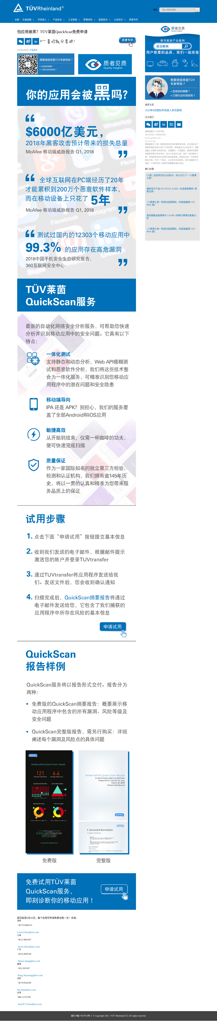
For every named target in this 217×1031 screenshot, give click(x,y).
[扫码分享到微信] (20, 41)
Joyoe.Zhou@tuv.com (28, 946)
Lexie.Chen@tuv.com (28, 932)
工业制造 (72, 19)
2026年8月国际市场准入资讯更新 (163, 110)
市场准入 (42, 19)
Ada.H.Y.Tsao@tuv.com (29, 1004)
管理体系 (87, 19)
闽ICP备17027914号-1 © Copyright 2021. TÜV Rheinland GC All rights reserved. (108, 1016)
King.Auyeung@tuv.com (30, 975)
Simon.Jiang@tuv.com (29, 961)
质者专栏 (133, 19)
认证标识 (118, 19)
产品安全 (57, 19)
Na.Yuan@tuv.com (27, 990)
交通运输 (26, 19)
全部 (17, 19)
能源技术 (103, 19)
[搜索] (197, 9)
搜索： (156, 10)
